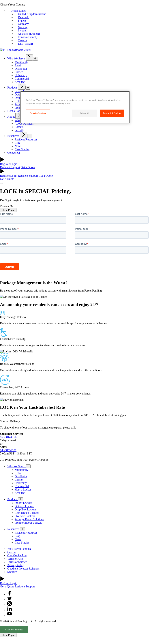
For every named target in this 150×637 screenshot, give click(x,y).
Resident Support (10, 167)
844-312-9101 (8, 450)
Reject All (84, 113)
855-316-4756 (8, 437)
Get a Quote (28, 167)
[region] (75, 107)
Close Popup (8, 210)
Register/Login (8, 164)
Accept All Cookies (112, 113)
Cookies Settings (14, 629)
